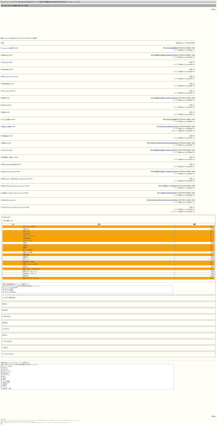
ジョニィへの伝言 (8, 48)
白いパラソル (7, 91)
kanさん (4, 303)
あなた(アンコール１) (9, 171)
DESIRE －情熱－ (8, 157)
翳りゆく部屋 (7, 126)
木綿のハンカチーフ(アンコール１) (13, 193)
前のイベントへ (6, 38)
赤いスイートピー (8, 76)
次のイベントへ (17, 38)
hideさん (5, 322)
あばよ (5, 105)
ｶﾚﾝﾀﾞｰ (9, 5)
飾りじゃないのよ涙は (9, 164)
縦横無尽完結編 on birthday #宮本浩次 (166, 55)
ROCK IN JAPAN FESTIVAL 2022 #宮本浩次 (164, 143)
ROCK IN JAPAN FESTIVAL (169, 126)
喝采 (4, 112)
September (6, 83)
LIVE (5, 5)
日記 (22, 5)
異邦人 (5, 143)
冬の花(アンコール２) (9, 200)
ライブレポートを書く (30, 38)
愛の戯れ (5, 136)
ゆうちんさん (6, 217)
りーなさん (5, 328)
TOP (2, 5)
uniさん (4, 335)
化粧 (4, 98)
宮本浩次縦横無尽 (172, 48)
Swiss (1, 423)
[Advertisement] (51, 24)
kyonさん (5, 310)
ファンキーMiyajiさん (9, 297)
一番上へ (213, 416)
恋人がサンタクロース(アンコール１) (14, 186)
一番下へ (213, 9)
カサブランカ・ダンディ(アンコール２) (14, 207)
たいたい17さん (7, 341)
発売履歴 (14, 5)
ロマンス (5, 150)
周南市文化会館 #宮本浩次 (169, 193)
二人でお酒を (6, 119)
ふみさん (5, 347)
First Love (5, 69)
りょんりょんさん (7, 353)
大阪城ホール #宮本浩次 (169, 186)
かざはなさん (6, 316)
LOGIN (26, 5)
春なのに (5, 55)
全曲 (19, 5)
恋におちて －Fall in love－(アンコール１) (15, 178)
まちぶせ (5, 62)
